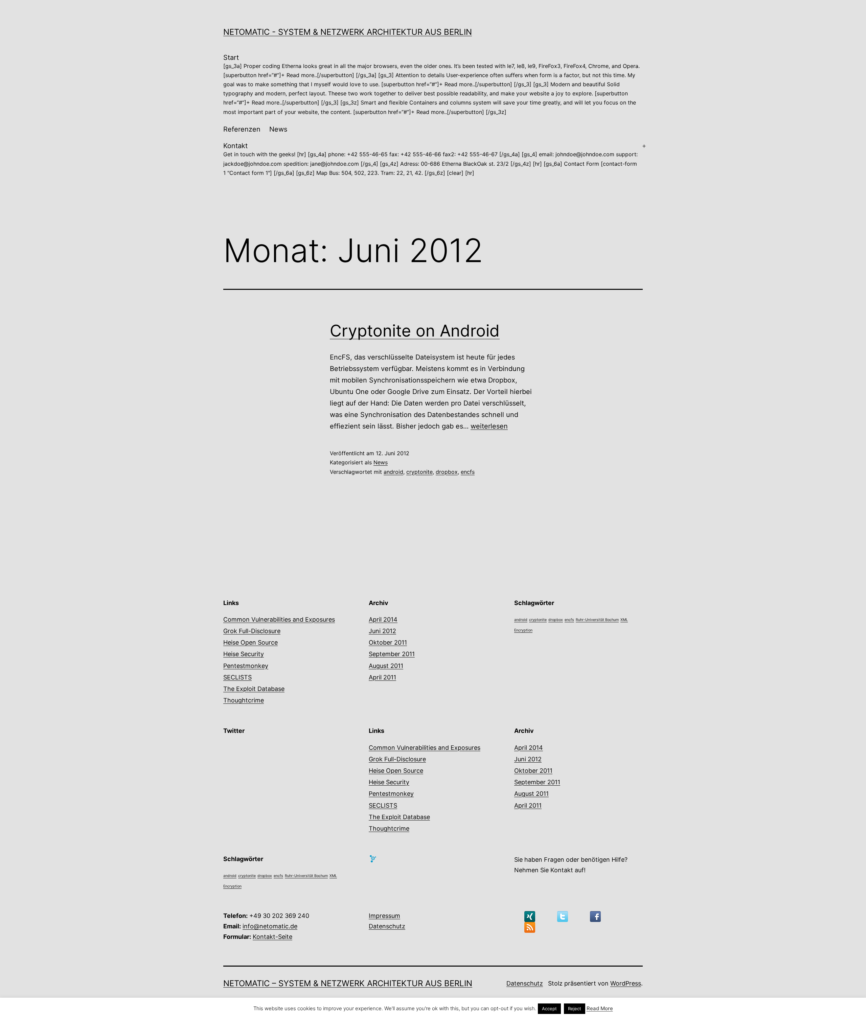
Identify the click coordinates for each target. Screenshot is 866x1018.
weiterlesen (489, 426)
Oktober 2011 (388, 642)
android (393, 471)
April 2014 (383, 619)
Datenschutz (387, 926)
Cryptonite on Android (415, 331)
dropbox (447, 471)
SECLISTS (237, 677)
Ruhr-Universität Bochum (597, 620)
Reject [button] (574, 1008)
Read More (600, 1008)
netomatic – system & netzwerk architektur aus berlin (347, 983)
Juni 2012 (382, 630)
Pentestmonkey (245, 665)
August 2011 (386, 665)
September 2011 (392, 653)
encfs (468, 471)
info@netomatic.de (270, 926)
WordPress (625, 983)
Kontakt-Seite (272, 936)
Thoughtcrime (243, 700)
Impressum (384, 915)
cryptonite (419, 471)
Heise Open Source (250, 642)
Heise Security (243, 653)
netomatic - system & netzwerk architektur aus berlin (347, 32)
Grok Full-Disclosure (251, 630)
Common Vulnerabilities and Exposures (279, 619)
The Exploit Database (253, 688)
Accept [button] (549, 1008)
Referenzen (241, 129)
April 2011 (382, 677)
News (278, 129)
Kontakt (430, 159)
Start (431, 84)
